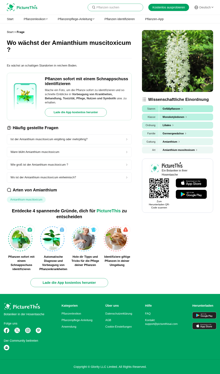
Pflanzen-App (154, 19)
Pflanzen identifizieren (119, 19)
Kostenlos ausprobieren (168, 7)
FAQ (148, 313)
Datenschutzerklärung (118, 313)
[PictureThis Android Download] (191, 194)
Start (10, 19)
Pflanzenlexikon (71, 313)
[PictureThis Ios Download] (191, 183)
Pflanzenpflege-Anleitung (77, 320)
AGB (108, 320)
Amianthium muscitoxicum (26, 199)
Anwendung (69, 326)
